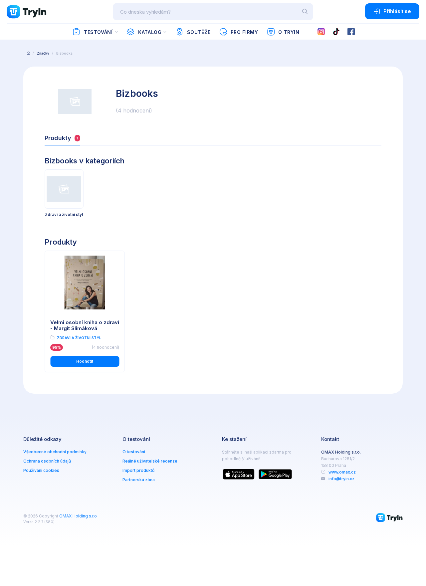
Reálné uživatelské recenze (149, 461)
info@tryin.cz (341, 478)
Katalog (149, 32)
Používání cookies (41, 470)
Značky (43, 53)
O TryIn (288, 32)
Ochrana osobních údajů (47, 461)
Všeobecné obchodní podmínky (55, 451)
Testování (98, 32)
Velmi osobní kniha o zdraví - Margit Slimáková (84, 325)
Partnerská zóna (138, 479)
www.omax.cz (342, 472)
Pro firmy (244, 32)
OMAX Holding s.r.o (78, 515)
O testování (133, 451)
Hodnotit (84, 361)
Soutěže (198, 32)
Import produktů (138, 470)
